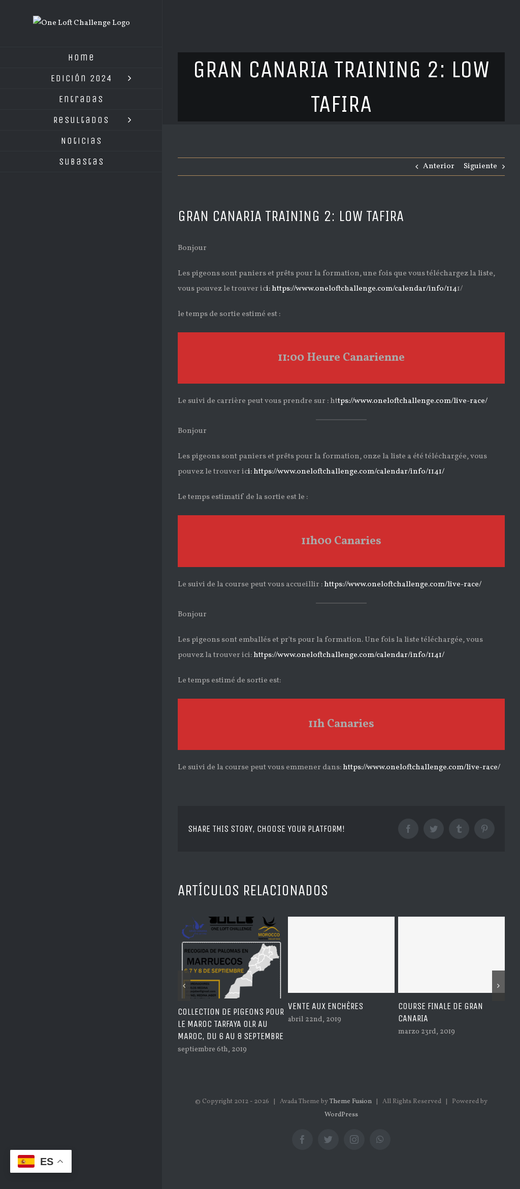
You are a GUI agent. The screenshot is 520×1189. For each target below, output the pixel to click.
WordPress (341, 1114)
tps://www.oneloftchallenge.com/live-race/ (413, 401)
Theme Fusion (351, 1101)
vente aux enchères (325, 1006)
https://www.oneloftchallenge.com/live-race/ (401, 584)
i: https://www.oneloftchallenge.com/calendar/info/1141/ (346, 471)
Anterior (438, 166)
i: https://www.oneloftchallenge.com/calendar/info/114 (361, 289)
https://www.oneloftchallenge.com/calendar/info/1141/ (348, 655)
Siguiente (480, 166)
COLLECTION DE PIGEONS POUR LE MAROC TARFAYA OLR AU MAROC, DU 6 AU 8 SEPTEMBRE (230, 1024)
